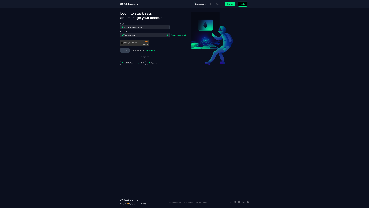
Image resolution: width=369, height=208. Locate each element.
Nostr (142, 63)
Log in (125, 50)
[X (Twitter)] (235, 202)
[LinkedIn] (239, 202)
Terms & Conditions (175, 202)
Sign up (230, 4)
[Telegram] (248, 202)
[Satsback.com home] (129, 4)
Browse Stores (200, 4)
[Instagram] (243, 202)
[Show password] (168, 35)
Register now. (150, 50)
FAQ (217, 4)
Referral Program (201, 202)
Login (243, 4)
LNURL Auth (129, 63)
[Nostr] (231, 202)
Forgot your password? (179, 35)
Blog (211, 4)
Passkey (154, 63)
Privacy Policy (188, 202)
